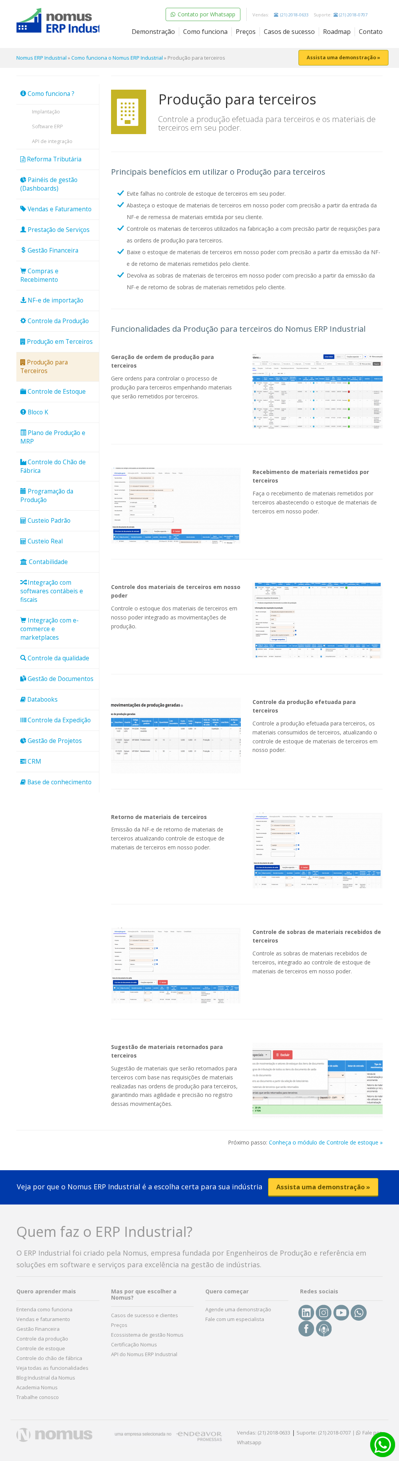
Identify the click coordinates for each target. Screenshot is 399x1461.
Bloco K (37, 412)
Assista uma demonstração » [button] (343, 57)
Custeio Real (44, 541)
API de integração (52, 141)
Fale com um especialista (234, 1319)
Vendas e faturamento (43, 1319)
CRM (33, 761)
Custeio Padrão (48, 520)
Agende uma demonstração (238, 1309)
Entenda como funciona (44, 1309)
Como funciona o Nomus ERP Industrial (117, 57)
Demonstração (153, 31)
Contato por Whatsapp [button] (205, 14)
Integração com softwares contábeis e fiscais (51, 591)
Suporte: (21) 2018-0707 (324, 1432)
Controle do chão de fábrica (49, 1358)
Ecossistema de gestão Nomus (147, 1334)
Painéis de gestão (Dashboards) (49, 184)
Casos (289, 31)
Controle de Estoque (56, 391)
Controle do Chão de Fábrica (53, 466)
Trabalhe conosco (37, 1397)
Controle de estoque (40, 1348)
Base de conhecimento (59, 782)
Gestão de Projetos (54, 741)
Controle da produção (42, 1338)
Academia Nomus (37, 1387)
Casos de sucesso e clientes (144, 1315)
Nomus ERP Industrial (41, 57)
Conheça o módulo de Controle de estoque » (326, 1142)
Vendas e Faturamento (59, 209)
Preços (246, 31)
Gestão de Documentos (60, 679)
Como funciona (205, 31)
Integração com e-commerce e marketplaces (49, 629)
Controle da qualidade (57, 658)
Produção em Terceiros (59, 342)
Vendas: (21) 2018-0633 (263, 1432)
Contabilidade (47, 562)
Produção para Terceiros (44, 366)
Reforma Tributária (53, 159)
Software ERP (47, 126)
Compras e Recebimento (39, 275)
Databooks (42, 699)
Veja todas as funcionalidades (52, 1367)
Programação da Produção (46, 495)
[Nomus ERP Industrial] (57, 21)
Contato (371, 31)
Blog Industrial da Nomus (45, 1377)
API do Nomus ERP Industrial (144, 1354)
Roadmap (337, 31)
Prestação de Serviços (58, 230)
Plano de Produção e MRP (52, 437)
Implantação (46, 111)
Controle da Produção (57, 321)
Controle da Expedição (58, 720)
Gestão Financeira (52, 250)
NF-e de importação (54, 300)
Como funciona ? (50, 94)
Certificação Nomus (134, 1344)
